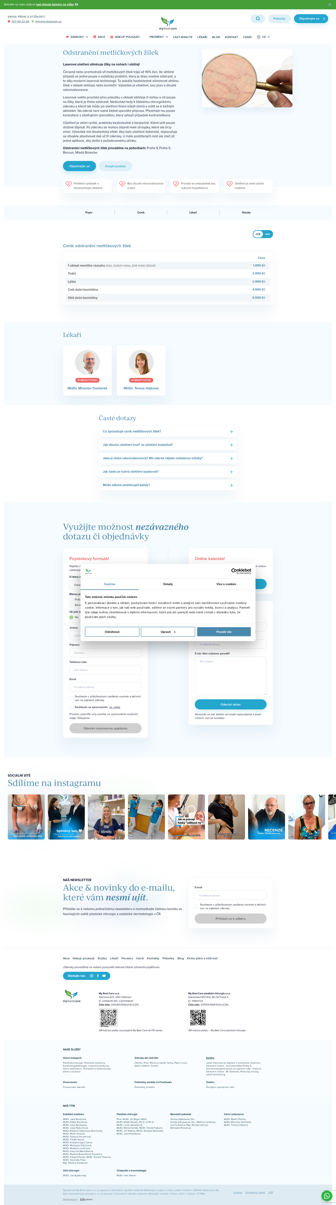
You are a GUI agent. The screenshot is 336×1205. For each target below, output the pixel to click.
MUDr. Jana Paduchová (75, 1127)
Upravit (166, 631)
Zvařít (329, 4)
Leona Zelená (177, 1125)
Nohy (170, 1062)
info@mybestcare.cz (48, 21)
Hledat (258, 18)
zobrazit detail (87, 380)
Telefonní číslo (78, 662)
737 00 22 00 (20, 21)
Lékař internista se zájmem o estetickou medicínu (233, 1062)
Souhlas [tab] (109, 584)
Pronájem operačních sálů (220, 1087)
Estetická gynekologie (75, 1065)
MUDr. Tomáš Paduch (150, 1127)
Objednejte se (309, 18)
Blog (216, 37)
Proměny (157, 37)
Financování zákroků (74, 1087)
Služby (102, 958)
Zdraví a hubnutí (72, 1071)
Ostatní (154, 1065)
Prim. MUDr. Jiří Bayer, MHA (131, 1119)
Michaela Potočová (180, 1127)
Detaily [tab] (168, 584)
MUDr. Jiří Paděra (126, 1130)
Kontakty (153, 958)
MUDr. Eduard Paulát (74, 1157)
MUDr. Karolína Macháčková (78, 1151)
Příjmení (74, 645)
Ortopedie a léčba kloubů (97, 1068)
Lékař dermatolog (215, 1074)
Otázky (246, 212)
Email (72, 679)
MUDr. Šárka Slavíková (75, 1122)
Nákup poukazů (127, 37)
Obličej (138, 1062)
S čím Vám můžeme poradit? (212, 653)
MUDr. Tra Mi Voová (73, 1139)
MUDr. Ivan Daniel (126, 1175)
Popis (88, 212)
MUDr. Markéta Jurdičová (76, 1148)
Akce (101, 37)
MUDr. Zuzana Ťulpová (99, 1157)
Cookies (237, 1192)
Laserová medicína (98, 1065)
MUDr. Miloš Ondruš (74, 1133)
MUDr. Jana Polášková (128, 1133)
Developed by (70, 1199)
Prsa (146, 1062)
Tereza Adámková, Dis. (182, 1119)
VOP (270, 1192)
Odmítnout (112, 631)
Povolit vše (223, 631)
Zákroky (77, 37)
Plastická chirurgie (73, 1062)
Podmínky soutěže (145, 1087)
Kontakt (231, 37)
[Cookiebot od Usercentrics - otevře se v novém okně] (234, 571)
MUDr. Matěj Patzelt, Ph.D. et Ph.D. (135, 1122)
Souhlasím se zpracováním (97, 707)
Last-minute (182, 37)
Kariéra (210, 1058)
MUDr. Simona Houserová (77, 1136)
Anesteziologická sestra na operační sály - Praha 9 (233, 1068)
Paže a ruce (180, 1062)
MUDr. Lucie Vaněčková (129, 1125)
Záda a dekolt (142, 1065)
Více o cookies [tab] (226, 584)
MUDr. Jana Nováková (75, 1125)
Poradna (127, 958)
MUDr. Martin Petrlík (235, 1119)
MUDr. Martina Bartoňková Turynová (82, 1154)
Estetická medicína (94, 1062)
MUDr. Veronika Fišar (74, 1159)
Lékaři (202, 37)
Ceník (247, 37)
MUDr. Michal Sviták (127, 1127)
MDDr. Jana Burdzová (74, 1119)
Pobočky (279, 18)
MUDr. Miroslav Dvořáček (237, 1122)
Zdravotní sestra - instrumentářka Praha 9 (228, 1065)
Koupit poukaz (115, 166)
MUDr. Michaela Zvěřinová (77, 1145)
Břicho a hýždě (158, 1062)
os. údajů (114, 707)
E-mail (198, 636)
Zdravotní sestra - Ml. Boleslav (222, 1071)
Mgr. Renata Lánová (196, 1125)
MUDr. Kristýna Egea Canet (77, 1142)
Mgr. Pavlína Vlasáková (75, 1162)
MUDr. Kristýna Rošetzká (149, 1130)
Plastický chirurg (249, 1071)
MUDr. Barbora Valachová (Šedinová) (82, 1130)
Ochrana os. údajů (255, 1192)
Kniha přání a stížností (26, 17)
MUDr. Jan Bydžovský (74, 1175)
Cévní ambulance (72, 1068)
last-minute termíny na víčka (55, 4)
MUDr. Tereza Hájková (236, 1125)
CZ (264, 37)
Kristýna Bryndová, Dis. (182, 1122)
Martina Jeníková (206, 1122)
